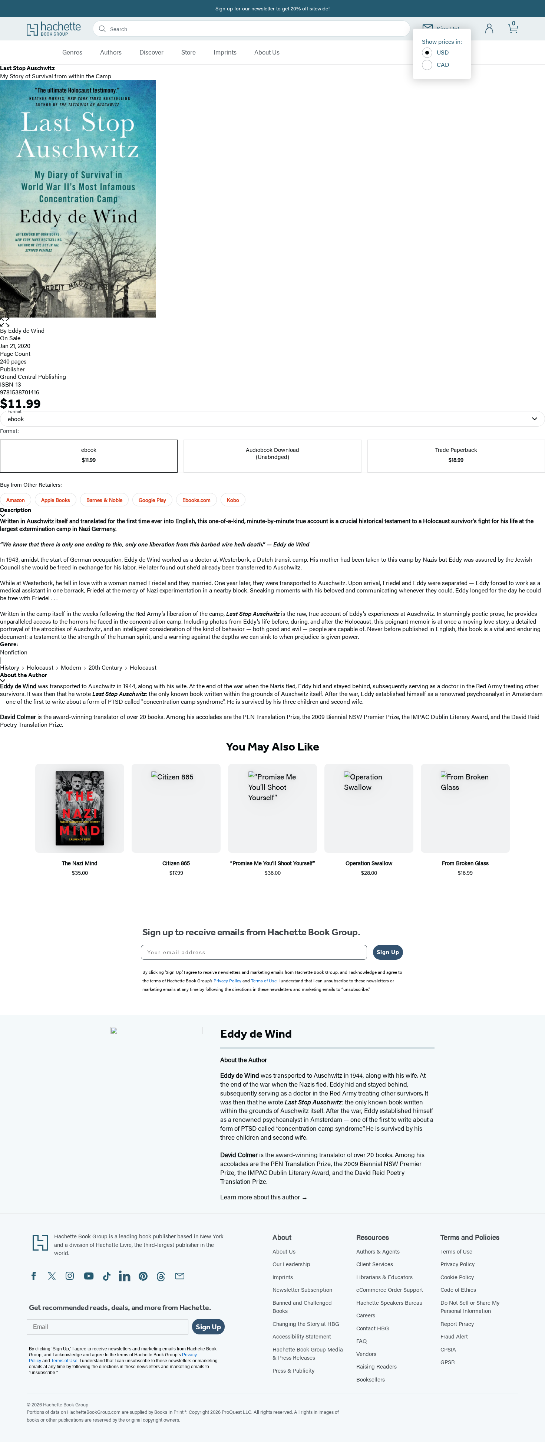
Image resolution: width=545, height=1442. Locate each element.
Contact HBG (372, 1328)
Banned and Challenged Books (302, 1306)
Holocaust (40, 667)
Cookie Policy (457, 1277)
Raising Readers (376, 1366)
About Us (267, 52)
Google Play (152, 499)
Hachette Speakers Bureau (389, 1302)
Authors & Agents (378, 1251)
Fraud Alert (454, 1336)
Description (15, 509)
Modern (71, 667)
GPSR (447, 1362)
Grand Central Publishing (33, 376)
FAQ (361, 1340)
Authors (111, 52)
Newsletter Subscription (302, 1289)
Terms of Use (456, 1251)
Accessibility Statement (301, 1336)
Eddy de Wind (26, 330)
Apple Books (55, 499)
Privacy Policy (457, 1264)
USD (443, 52)
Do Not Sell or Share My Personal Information (469, 1306)
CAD (443, 64)
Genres (72, 52)
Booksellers (370, 1379)
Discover (151, 52)
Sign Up (388, 952)
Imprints (225, 52)
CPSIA (448, 1349)
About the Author (23, 675)
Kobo (233, 499)
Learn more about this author (260, 1196)
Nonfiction (13, 652)
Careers (365, 1315)
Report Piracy (457, 1323)
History (9, 667)
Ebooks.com (196, 499)
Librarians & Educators (384, 1277)
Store (188, 52)
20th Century (105, 667)
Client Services (374, 1264)
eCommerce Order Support (389, 1289)
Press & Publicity (293, 1370)
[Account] (489, 28)
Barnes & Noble (104, 499)
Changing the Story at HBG (305, 1323)
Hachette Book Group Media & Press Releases (307, 1353)
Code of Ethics (458, 1289)
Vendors (366, 1353)
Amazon (15, 499)
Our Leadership (291, 1264)
